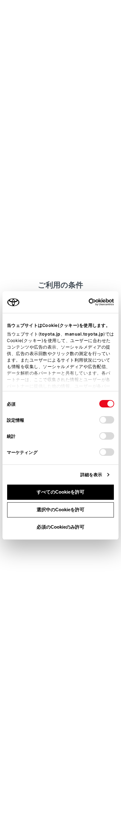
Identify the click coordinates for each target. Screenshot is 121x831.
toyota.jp (50, 333)
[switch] (106, 420)
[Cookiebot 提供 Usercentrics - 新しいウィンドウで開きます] (87, 302)
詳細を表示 (91, 474)
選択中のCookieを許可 (60, 509)
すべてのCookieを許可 (60, 492)
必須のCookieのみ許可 (60, 527)
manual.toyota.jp (84, 333)
